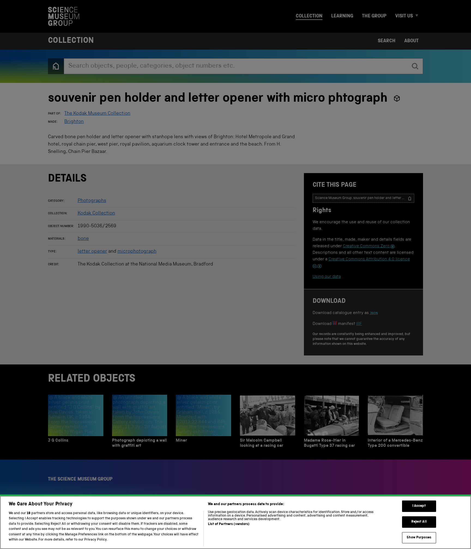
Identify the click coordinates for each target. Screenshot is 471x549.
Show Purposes (419, 537)
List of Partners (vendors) (228, 524)
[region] (235, 522)
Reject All (419, 522)
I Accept (419, 506)
